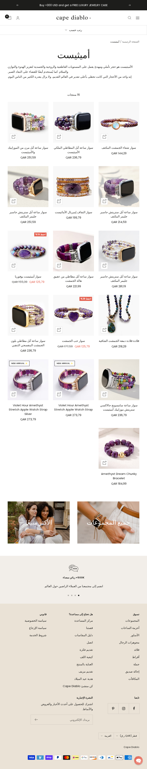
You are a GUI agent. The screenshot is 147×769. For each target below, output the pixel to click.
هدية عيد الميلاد (83, 679)
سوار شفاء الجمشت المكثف (119, 148)
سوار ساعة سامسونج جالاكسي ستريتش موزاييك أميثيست (119, 407)
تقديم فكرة (86, 650)
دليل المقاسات (84, 635)
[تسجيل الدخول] (18, 18)
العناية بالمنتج (85, 664)
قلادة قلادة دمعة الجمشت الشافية (119, 341)
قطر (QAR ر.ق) (128, 736)
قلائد (136, 650)
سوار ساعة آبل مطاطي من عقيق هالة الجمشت (73, 278)
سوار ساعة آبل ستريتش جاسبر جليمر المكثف (119, 214)
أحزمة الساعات (130, 628)
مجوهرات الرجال (129, 642)
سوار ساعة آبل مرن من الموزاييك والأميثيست (28, 150)
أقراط (135, 657)
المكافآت (133, 679)
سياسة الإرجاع (38, 628)
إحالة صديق (132, 671)
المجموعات (132, 621)
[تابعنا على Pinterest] (113, 708)
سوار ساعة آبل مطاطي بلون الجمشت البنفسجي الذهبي (28, 343)
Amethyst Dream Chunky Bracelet (119, 476)
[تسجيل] (36, 719)
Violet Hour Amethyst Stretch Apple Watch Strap (73, 407)
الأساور (135, 635)
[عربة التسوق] (9, 18)
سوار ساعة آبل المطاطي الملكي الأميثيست (73, 150)
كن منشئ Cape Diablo (78, 686)
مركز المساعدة (83, 621)
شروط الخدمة (38, 635)
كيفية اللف (86, 657)
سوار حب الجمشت (73, 341)
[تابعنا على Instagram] (123, 708)
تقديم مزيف (86, 671)
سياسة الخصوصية (36, 621)
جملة (136, 664)
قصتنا (89, 628)
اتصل (90, 642)
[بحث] (129, 18)
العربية (108, 736)
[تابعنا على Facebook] (134, 708)
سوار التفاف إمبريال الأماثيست (73, 212)
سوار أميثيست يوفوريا (28, 276)
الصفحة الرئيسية (130, 41)
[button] (138, 760)
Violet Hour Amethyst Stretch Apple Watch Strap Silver (28, 409)
